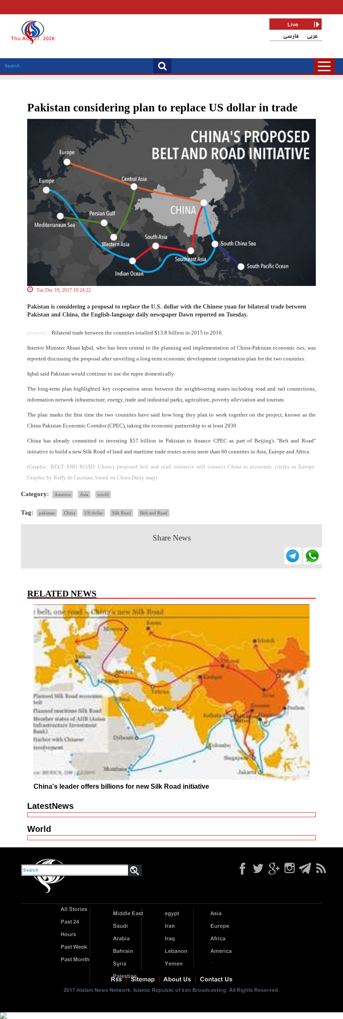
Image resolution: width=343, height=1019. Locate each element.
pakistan (47, 512)
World (39, 829)
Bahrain (123, 951)
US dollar (93, 512)
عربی (312, 36)
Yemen (174, 964)
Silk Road (121, 512)
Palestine (125, 976)
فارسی (291, 36)
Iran (170, 926)
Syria (119, 964)
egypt (172, 913)
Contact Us (216, 980)
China (69, 512)
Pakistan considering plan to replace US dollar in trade (162, 107)
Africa (217, 938)
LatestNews (50, 806)
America (62, 494)
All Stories (74, 909)
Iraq (170, 938)
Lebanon (176, 951)
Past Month (75, 959)
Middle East (128, 913)
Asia (84, 494)
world (103, 494)
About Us (177, 980)
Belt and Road (153, 512)
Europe (219, 926)
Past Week (74, 947)
